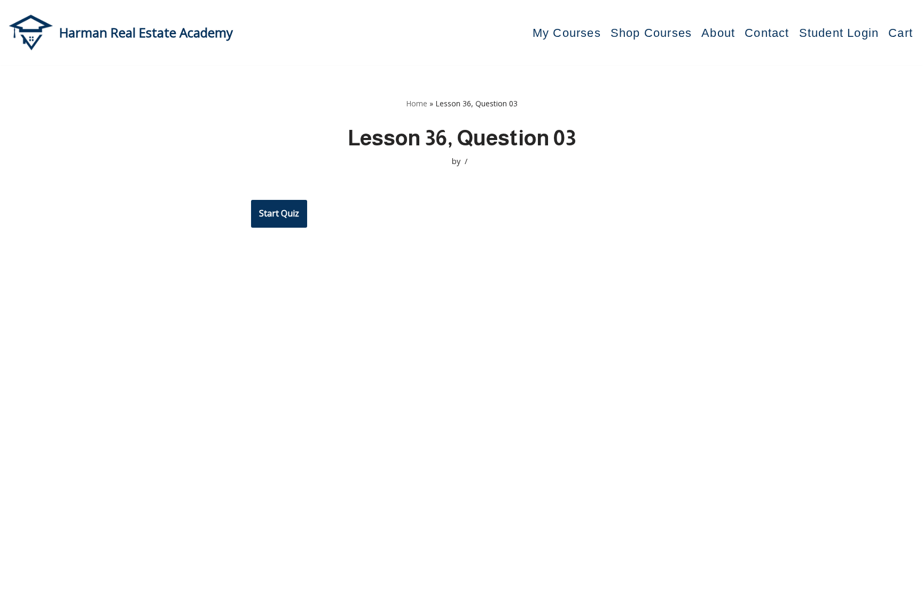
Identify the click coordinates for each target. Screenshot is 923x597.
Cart (900, 33)
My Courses (567, 33)
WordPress (258, 583)
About (718, 33)
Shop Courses (651, 33)
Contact (767, 33)
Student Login (839, 33)
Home (416, 103)
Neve (167, 583)
